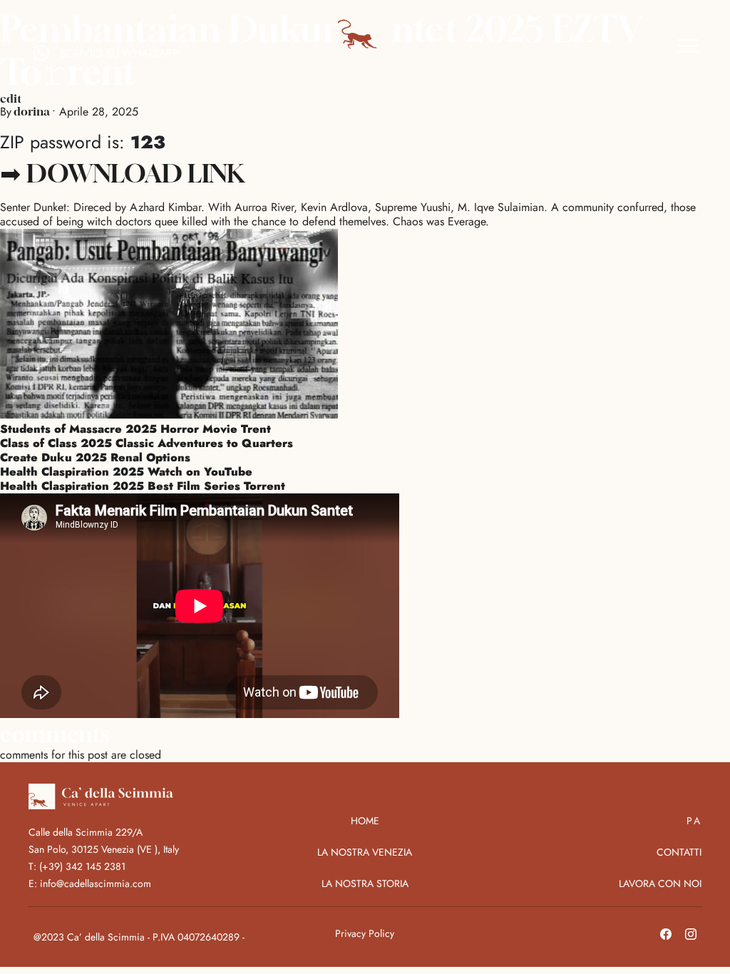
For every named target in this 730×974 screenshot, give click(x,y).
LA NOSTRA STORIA (365, 883)
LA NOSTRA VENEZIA (364, 852)
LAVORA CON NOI (660, 883)
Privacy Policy (364, 933)
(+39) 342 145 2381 (82, 866)
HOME (365, 821)
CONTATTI (679, 852)
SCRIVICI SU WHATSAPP (119, 53)
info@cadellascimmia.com (95, 883)
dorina (31, 111)
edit (10, 98)
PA (694, 821)
